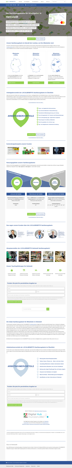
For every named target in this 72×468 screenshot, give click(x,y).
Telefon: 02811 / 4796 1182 (11, 4)
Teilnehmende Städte (9, 466)
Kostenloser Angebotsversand (31, 4)
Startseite (20, 1)
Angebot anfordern (31, 38)
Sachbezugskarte (9, 47)
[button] (38, 1)
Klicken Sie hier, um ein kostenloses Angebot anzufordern (17, 462)
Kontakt (38, 466)
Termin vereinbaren (40, 38)
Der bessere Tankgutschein (19, 466)
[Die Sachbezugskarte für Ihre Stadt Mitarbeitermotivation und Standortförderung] (10, 1)
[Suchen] (65, 2)
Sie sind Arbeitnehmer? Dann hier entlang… (36, 102)
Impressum (28, 466)
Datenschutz (33, 466)
